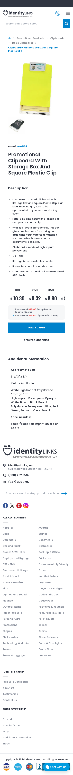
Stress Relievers (48, 637)
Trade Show (46, 649)
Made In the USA (49, 594)
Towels (7, 649)
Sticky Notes (10, 637)
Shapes (7, 631)
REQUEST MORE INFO (36, 340)
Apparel (8, 527)
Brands (43, 534)
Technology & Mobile (16, 643)
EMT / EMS (9, 564)
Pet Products (46, 619)
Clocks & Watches (14, 552)
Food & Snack (11, 576)
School (43, 625)
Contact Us (10, 700)
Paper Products (12, 612)
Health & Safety (48, 576)
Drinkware (45, 558)
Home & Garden (13, 582)
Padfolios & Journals (51, 606)
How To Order (11, 725)
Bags (6, 534)
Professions (10, 625)
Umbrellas (45, 655)
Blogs (6, 743)
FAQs (6, 731)
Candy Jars (46, 540)
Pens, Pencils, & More (51, 612)
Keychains (45, 582)
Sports (43, 631)
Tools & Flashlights (50, 643)
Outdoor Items (12, 606)
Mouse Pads (46, 600)
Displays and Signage (16, 558)
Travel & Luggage (14, 655)
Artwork (8, 719)
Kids (5, 588)
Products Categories (16, 682)
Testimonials (11, 694)
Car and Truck (12, 546)
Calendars (9, 540)
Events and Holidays (15, 570)
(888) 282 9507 (19, 475)
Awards (43, 527)
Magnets (8, 600)
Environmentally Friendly (53, 564)
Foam (42, 570)
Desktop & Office (49, 552)
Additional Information (17, 737)
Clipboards (45, 546)
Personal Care (11, 619)
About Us (8, 688)
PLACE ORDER (36, 327)
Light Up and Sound (15, 594)
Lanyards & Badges (51, 588)
